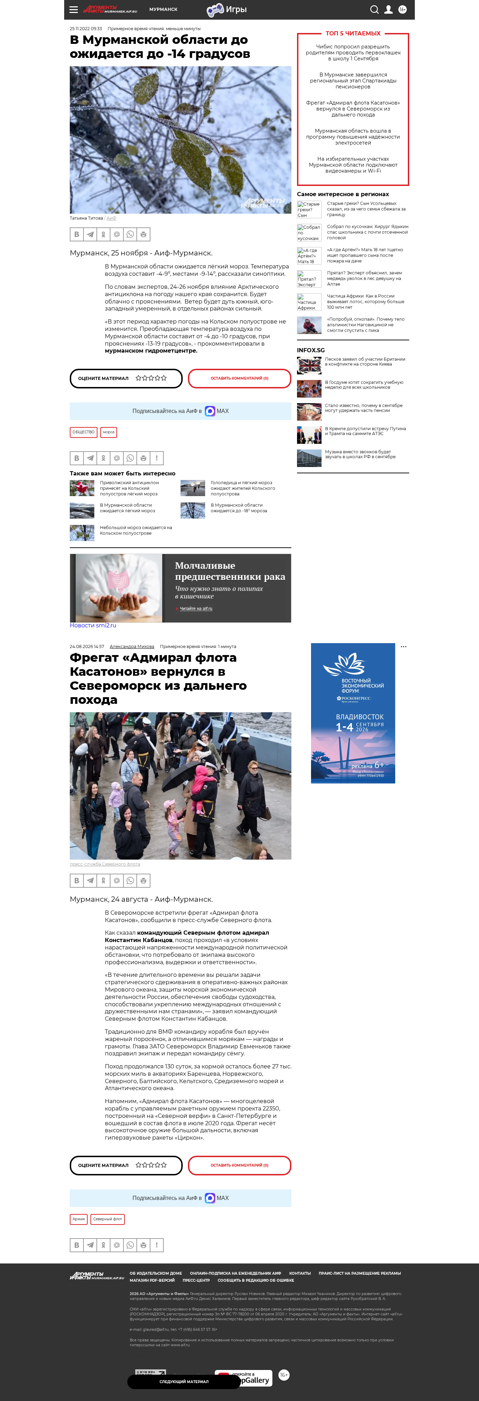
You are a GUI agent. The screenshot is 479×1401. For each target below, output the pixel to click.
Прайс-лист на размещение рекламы (360, 1273)
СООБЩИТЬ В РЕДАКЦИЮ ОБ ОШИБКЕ (256, 1280)
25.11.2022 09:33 (86, 28)
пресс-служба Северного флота (105, 864)
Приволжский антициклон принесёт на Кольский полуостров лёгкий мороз (129, 488)
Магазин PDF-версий (152, 1280)
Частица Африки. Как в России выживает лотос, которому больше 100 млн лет (365, 301)
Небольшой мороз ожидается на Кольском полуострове (136, 530)
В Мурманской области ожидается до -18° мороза (239, 507)
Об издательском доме (156, 1273)
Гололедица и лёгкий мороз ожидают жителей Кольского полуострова (243, 488)
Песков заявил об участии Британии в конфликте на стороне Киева (365, 362)
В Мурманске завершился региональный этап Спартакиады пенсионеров (353, 81)
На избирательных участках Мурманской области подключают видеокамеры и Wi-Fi (353, 165)
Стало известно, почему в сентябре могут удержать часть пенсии (364, 408)
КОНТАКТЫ (300, 1273)
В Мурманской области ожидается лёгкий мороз (127, 507)
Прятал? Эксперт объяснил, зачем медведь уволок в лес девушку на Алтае (364, 278)
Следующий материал (184, 1382)
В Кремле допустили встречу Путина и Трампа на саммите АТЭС (365, 431)
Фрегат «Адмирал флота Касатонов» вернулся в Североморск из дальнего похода (353, 109)
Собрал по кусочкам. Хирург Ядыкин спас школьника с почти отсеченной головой (368, 232)
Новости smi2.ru (93, 625)
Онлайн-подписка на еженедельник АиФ (235, 1273)
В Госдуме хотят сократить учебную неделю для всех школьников (364, 385)
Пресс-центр (196, 1280)
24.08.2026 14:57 (87, 646)
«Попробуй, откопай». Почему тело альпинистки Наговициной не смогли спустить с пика (366, 324)
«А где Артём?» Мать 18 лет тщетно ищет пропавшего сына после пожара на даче (365, 255)
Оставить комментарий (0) (240, 378)
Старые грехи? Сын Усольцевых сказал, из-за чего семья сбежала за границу (366, 209)
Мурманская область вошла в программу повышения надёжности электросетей (353, 137)
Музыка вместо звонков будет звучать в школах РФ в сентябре (360, 454)
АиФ (111, 218)
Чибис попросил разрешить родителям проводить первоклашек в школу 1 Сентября (353, 53)
